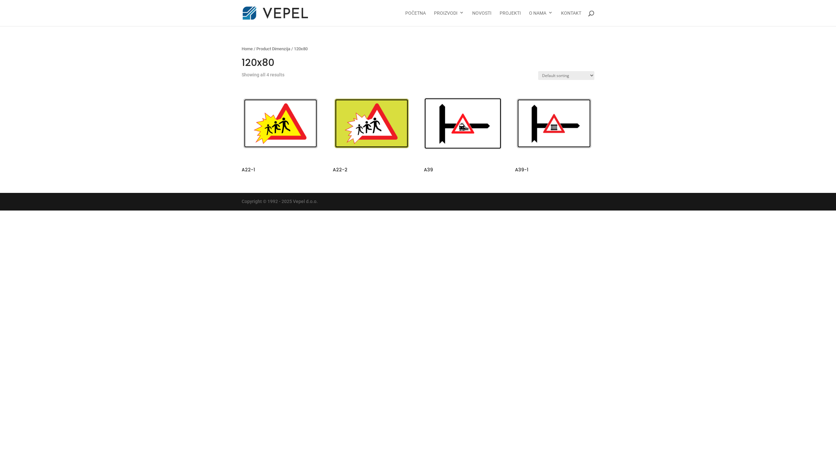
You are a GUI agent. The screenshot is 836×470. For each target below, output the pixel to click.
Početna (415, 13)
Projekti (510, 13)
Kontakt (571, 13)
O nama (537, 13)
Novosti (481, 13)
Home (247, 48)
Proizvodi (446, 13)
